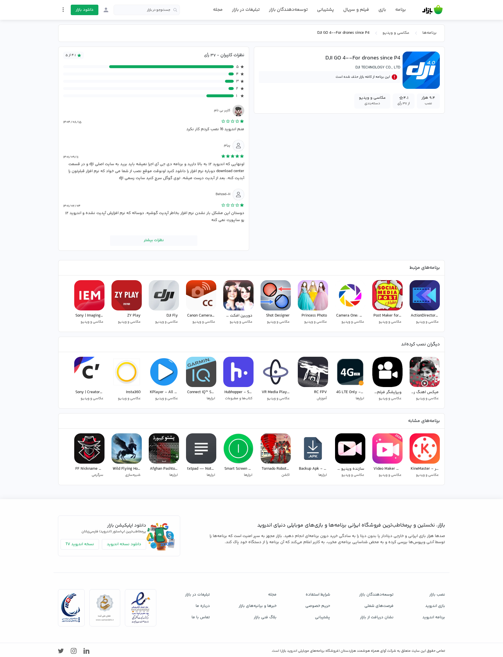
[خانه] (432, 10)
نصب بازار (437, 594)
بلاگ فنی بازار (265, 617)
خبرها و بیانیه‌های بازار (258, 606)
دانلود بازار (84, 10)
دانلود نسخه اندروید (124, 544)
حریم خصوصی (317, 606)
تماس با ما (201, 617)
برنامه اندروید (433, 617)
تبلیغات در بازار (246, 9)
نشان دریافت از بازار (377, 617)
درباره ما (203, 606)
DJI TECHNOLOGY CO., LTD (377, 67)
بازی (382, 9)
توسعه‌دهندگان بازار (288, 9)
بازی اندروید (435, 606)
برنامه (400, 9)
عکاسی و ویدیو (395, 33)
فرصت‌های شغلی (379, 606)
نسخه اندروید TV (79, 544)
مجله (218, 9)
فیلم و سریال (356, 9)
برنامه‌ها (429, 33)
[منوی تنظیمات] (63, 9)
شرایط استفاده (318, 594)
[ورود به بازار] (106, 10)
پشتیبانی (325, 9)
